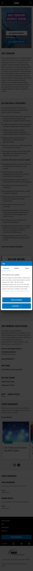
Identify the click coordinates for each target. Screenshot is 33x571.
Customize (15, 306)
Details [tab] (16, 268)
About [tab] (27, 268)
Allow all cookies (16, 300)
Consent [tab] (6, 268)
